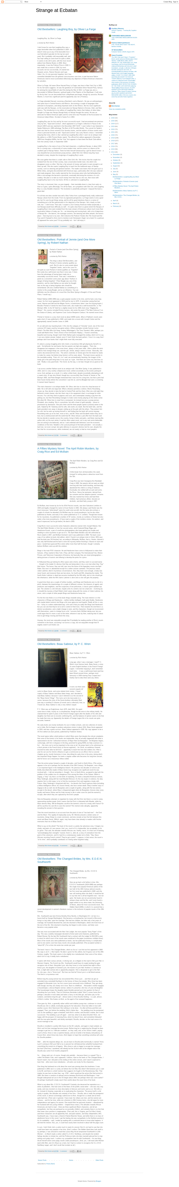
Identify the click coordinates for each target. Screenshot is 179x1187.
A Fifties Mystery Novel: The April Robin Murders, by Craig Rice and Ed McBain (68, 450)
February (116, 206)
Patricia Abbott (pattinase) (121, 43)
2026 (113, 118)
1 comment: (63, 226)
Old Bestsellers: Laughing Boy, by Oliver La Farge (66, 29)
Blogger (98, 1181)
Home (71, 1160)
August (115, 166)
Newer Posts (42, 1160)
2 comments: (64, 435)
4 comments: (64, 845)
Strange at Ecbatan (56, 10)
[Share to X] (75, 226)
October (115, 160)
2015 (113, 149)
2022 (113, 129)
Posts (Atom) (50, 1164)
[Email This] (71, 226)
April (114, 200)
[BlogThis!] (73, 226)
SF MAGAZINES (117, 50)
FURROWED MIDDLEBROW (121, 36)
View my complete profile (117, 109)
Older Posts (99, 1160)
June (115, 171)
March (115, 203)
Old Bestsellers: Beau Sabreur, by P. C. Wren (64, 643)
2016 (113, 146)
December (116, 154)
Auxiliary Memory (118, 28)
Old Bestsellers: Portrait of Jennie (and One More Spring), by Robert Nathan (66, 241)
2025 (113, 121)
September (117, 163)
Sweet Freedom (117, 55)
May (114, 174)
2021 (113, 132)
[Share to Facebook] (78, 226)
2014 (113, 152)
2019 (113, 138)
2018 (113, 140)
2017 (113, 143)
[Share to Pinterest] (80, 226)
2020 (113, 135)
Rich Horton (115, 106)
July (114, 169)
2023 (113, 126)
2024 (113, 123)
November (116, 157)
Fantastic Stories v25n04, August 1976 (123, 52)
